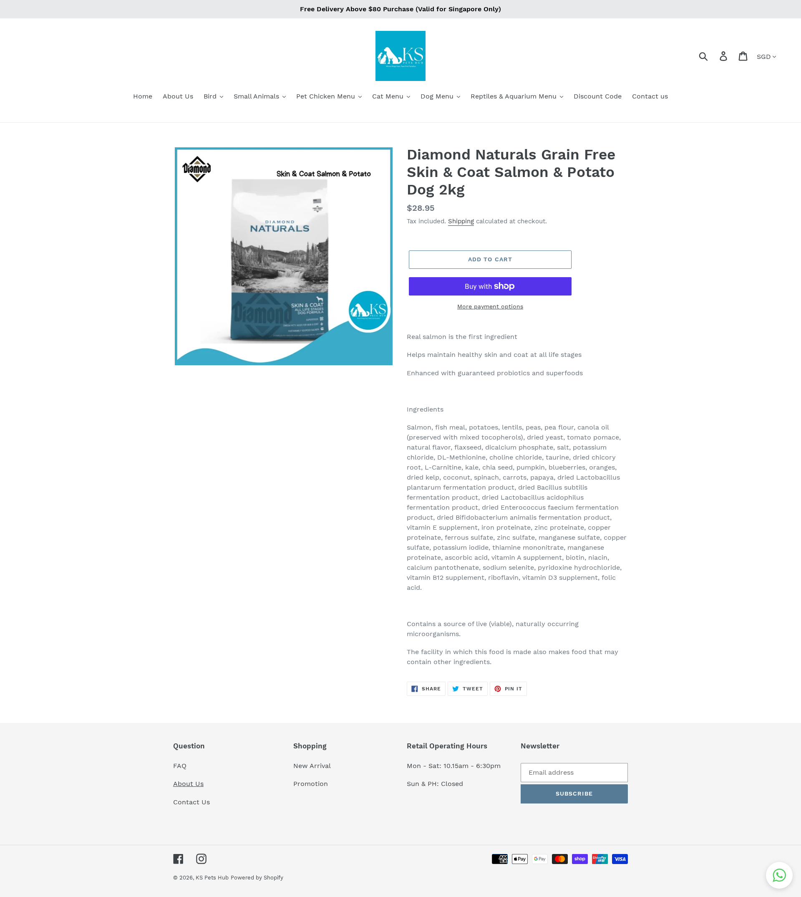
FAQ (179, 766)
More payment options (490, 306)
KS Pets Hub (212, 877)
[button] (779, 875)
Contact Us (191, 802)
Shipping (461, 221)
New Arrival (313, 766)
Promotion (311, 784)
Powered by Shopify (257, 877)
